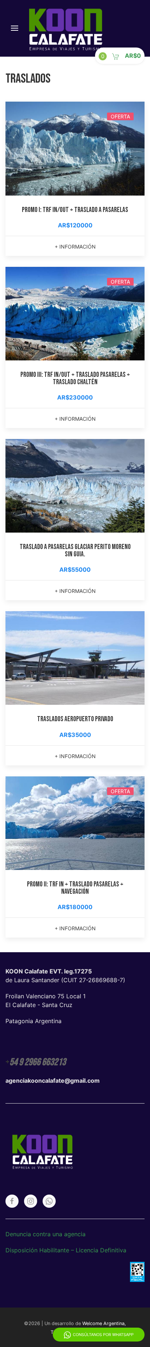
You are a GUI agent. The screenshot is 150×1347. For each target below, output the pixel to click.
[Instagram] (30, 1201)
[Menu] (14, 28)
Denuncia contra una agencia (45, 1234)
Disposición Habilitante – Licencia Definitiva (65, 1250)
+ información (75, 246)
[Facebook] (12, 1201)
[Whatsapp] (49, 1201)
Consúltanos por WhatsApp (103, 1334)
